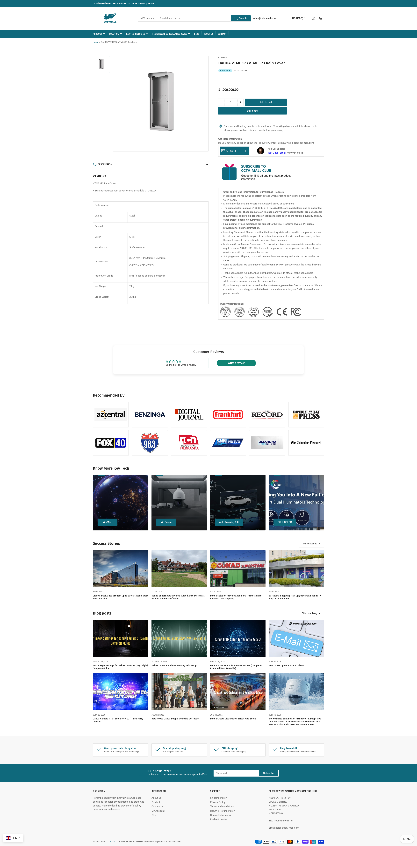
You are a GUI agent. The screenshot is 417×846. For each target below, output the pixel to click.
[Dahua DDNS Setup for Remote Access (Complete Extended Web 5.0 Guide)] (238, 638)
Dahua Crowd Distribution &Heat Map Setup (233, 718)
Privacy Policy (217, 802)
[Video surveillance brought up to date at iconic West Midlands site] (120, 568)
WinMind (107, 522)
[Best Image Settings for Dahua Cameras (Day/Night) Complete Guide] (120, 638)
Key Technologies (135, 34)
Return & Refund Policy (222, 810)
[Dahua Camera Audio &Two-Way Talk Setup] (179, 638)
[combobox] (204, 18)
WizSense (166, 522)
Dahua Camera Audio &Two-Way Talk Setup (173, 665)
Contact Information (221, 815)
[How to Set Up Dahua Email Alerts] (296, 638)
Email (283, 152)
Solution (114, 34)
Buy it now (252, 110)
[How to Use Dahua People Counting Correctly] (179, 691)
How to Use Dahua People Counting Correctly (175, 718)
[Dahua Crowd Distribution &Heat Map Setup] (238, 691)
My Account (158, 810)
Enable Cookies (218, 819)
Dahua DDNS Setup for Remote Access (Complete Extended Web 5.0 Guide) (236, 667)
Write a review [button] (236, 363)
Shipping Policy (218, 797)
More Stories (310, 543)
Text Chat (273, 152)
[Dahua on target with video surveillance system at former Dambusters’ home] (179, 568)
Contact (222, 34)
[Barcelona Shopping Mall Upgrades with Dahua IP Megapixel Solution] (296, 568)
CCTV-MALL (223, 57)
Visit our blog (309, 613)
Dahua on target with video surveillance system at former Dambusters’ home (177, 597)
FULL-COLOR (285, 522)
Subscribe (268, 773)
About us (208, 34)
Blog (196, 34)
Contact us (157, 806)
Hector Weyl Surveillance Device (169, 34)
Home (95, 42)
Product (97, 34)
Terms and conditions (222, 806)
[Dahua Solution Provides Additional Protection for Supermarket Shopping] (238, 568)
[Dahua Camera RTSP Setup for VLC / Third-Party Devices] (120, 691)
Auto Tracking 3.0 (229, 522)
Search (242, 18)
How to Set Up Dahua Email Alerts (286, 665)
